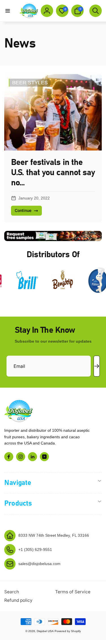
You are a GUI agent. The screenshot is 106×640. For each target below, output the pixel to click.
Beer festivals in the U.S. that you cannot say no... (53, 172)
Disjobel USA (45, 631)
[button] (7, 11)
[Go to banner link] (53, 236)
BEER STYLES (30, 82)
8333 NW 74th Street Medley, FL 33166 (53, 535)
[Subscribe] (97, 366)
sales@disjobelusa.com (39, 563)
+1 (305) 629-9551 (35, 549)
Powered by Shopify (68, 631)
